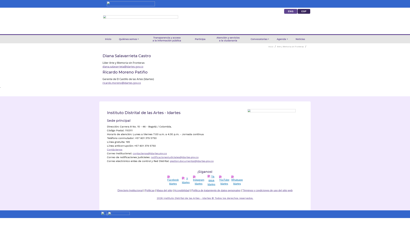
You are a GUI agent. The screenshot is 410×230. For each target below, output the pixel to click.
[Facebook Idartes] (173, 181)
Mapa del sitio (164, 190)
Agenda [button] (281, 39)
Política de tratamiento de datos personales (215, 190)
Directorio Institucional (130, 190)
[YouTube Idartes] (224, 181)
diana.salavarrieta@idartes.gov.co (122, 66)
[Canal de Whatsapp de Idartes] (237, 181)
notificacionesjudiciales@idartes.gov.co (175, 157)
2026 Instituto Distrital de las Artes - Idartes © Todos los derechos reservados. (205, 198)
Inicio (108, 39)
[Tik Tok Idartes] (211, 180)
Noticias (300, 39)
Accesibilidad (181, 190)
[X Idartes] (186, 180)
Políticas (150, 190)
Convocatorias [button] (259, 39)
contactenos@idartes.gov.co (150, 153)
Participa (200, 39)
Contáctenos (114, 149)
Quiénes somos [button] (128, 39)
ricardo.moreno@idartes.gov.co (121, 83)
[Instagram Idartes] (198, 181)
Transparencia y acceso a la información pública (167, 39)
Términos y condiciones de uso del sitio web (267, 190)
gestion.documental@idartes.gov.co (192, 161)
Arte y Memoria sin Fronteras (290, 47)
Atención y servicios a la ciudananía (228, 39)
